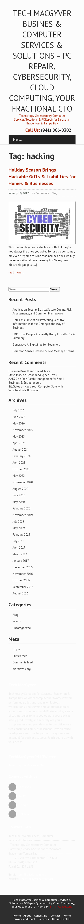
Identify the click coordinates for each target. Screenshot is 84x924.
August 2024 (20, 450)
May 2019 (19, 528)
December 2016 (22, 567)
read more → (17, 272)
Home (17, 915)
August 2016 (20, 593)
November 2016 (23, 574)
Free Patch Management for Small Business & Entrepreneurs (36, 381)
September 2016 (23, 587)
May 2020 (19, 502)
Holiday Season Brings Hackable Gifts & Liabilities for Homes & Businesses (42, 176)
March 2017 (20, 554)
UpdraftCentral (61, 919)
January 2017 (21, 561)
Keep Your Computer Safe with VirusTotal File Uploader (36, 388)
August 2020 (20, 489)
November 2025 (23, 430)
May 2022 (19, 476)
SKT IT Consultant (61, 906)
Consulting (40, 915)
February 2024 (21, 456)
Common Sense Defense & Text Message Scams (43, 351)
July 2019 (18, 521)
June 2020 (19, 495)
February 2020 (21, 508)
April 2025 (19, 443)
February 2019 (21, 535)
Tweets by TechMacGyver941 (27, 765)
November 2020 (23, 482)
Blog (54, 193)
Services (44, 919)
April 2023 (19, 463)
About (27, 915)
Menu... (18, 140)
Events (17, 621)
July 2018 (18, 541)
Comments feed (23, 662)
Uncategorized (22, 628)
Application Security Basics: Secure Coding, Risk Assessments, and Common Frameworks (42, 311)
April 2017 (19, 548)
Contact (55, 915)
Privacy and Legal (24, 919)
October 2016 (21, 580)
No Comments (40, 193)
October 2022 (21, 469)
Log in (16, 649)
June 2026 (19, 417)
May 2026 (19, 423)
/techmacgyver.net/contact (36, 879)
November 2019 (23, 515)
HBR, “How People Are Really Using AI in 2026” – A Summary (44, 336)
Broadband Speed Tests (35, 371)
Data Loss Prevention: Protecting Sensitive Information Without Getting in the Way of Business (39, 324)
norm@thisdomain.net (31, 874)
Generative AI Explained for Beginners (36, 344)
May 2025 (19, 436)
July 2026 (18, 410)
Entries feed (20, 656)
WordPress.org (22, 669)
